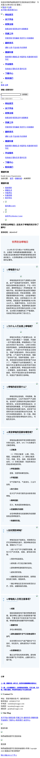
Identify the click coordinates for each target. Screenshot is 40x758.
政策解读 (24, 29)
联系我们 (11, 10)
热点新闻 (23, 47)
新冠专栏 (8, 198)
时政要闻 (30, 38)
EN (16, 10)
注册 (10, 7)
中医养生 (23, 57)
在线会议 (8, 69)
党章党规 (8, 38)
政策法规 (8, 29)
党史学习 (23, 38)
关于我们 (4, 10)
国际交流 (15, 69)
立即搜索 (24, 94)
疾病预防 (8, 57)
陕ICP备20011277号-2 (9, 755)
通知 (7, 47)
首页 (11, 178)
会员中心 (27, 720)
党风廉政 (15, 38)
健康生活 (15, 57)
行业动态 (16, 47)
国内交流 (23, 69)
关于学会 (4, 718)
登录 (4, 7)
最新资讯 (27, 718)
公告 (10, 47)
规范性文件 (16, 29)
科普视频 (30, 57)
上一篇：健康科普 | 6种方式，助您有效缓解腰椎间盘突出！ (19, 683)
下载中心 (11, 720)
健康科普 (18, 178)
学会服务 (4, 720)
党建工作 (19, 718)
